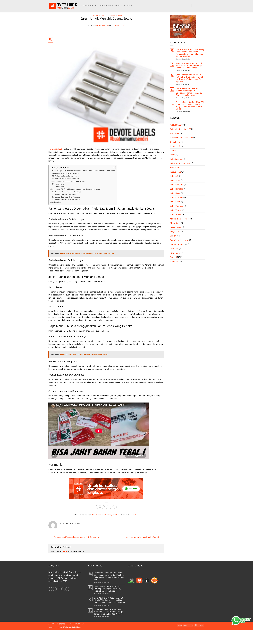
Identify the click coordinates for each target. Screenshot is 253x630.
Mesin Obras (175, 227)
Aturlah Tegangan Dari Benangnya (67, 199)
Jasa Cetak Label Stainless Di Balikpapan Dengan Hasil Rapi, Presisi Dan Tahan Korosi (189, 65)
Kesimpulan (56, 202)
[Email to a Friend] (106, 507)
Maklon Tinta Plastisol (179, 219)
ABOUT (130, 6)
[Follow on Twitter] (200, 6)
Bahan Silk (174, 133)
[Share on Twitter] (102, 507)
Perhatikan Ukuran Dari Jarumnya (66, 173)
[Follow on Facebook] (194, 6)
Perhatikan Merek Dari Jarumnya (67, 178)
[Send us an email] (203, 6)
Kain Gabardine (177, 159)
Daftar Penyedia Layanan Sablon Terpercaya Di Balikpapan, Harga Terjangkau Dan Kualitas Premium (189, 91)
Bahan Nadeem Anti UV (180, 129)
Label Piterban (176, 197)
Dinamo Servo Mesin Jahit (181, 138)
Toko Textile (175, 253)
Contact (76, 624)
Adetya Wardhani (118, 25)
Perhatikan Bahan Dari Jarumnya (67, 176)
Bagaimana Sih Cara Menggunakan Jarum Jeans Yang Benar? (76, 189)
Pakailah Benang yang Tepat (65, 194)
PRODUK (94, 6)
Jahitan (173, 150)
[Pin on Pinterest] (110, 507)
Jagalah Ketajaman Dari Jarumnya (67, 197)
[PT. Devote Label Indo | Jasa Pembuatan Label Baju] (63, 6)
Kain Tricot (174, 167)
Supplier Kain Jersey (179, 240)
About (51, 624)
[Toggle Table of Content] (113, 167)
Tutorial (119, 15)
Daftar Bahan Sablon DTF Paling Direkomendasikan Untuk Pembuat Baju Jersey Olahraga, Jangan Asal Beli (190, 53)
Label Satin (175, 202)
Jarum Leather (60, 186)
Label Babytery (177, 185)
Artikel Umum (95, 15)
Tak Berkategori (108, 15)
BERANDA (85, 6)
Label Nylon (175, 193)
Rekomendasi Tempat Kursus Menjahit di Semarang (76, 537)
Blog (69, 624)
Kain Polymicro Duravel (180, 163)
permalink (134, 515)
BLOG (123, 6)
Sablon (173, 236)
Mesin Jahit (175, 223)
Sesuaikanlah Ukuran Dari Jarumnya (68, 192)
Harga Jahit (175, 146)
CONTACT (103, 6)
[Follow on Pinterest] (67, 589)
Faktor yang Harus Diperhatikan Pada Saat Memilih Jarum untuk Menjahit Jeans (83, 171)
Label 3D (174, 176)
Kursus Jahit (175, 172)
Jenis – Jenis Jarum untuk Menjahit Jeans (67, 181)
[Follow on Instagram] (197, 6)
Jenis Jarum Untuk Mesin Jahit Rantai (142, 537)
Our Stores (60, 624)
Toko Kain (174, 249)
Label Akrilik (175, 180)
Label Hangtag (176, 189)
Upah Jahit (175, 261)
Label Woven (175, 214)
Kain (172, 155)
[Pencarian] (189, 6)
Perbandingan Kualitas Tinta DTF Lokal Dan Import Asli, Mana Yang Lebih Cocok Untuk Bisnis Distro (190, 105)
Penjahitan (174, 231)
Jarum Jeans (59, 184)
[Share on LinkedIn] (115, 507)
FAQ (83, 624)
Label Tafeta (175, 210)
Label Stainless (176, 206)
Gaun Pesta (175, 142)
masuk (64, 551)
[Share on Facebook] (98, 507)
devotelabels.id (55, 149)
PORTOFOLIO (113, 6)
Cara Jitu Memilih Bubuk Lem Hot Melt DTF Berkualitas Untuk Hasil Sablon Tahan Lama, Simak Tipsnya (190, 78)
